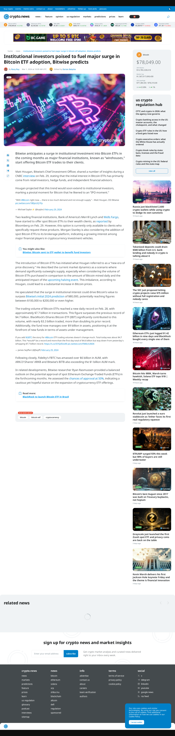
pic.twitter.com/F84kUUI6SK (81, 343)
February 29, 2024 (53, 209)
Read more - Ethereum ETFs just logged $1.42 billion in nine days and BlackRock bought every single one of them (152, 318)
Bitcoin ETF (35, 417)
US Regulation (73, 16)
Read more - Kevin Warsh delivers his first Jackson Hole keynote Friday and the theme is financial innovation (152, 559)
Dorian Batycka (69, 69)
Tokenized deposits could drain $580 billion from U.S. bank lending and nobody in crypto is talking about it (150, 251)
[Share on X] (8, 160)
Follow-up (82, 9)
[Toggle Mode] (169, 8)
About (50, 9)
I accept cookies (136, 722)
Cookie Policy (115, 684)
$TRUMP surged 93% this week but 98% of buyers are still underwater (150, 456)
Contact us (40, 9)
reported (102, 221)
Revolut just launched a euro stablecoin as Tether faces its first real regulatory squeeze (152, 416)
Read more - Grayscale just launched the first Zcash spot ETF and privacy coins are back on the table (152, 519)
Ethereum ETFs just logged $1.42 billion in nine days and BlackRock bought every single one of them (152, 336)
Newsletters (60, 9)
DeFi (52, 704)
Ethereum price (36, 25)
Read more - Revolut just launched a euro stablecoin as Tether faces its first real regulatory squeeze (152, 398)
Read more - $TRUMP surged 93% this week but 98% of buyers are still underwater (152, 439)
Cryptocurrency (52, 417)
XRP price (57, 25)
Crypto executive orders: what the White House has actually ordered (151, 142)
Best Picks (92, 9)
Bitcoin (23, 417)
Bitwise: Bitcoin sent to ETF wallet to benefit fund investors (57, 252)
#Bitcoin (25, 200)
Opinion (59, 16)
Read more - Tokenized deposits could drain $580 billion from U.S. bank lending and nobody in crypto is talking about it (152, 232)
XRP (52, 688)
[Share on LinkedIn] (8, 166)
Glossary (102, 9)
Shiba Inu (55, 692)
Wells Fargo (111, 217)
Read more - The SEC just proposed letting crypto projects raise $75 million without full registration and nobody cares (152, 275)
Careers (83, 688)
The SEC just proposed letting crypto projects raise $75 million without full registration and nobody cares (151, 294)
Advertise (71, 9)
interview (29, 176)
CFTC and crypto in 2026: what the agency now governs (151, 112)
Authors (83, 696)
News (37, 16)
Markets (87, 16)
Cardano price (140, 25)
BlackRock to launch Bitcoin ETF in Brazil (46, 396)
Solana (54, 684)
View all (152, 171)
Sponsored (56, 712)
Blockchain (56, 696)
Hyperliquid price (119, 25)
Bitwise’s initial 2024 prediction (45, 296)
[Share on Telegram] (8, 171)
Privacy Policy (115, 679)
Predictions (100, 16)
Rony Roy (15, 69)
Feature (48, 16)
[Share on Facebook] (8, 155)
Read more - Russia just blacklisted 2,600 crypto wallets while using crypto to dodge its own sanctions (152, 191)
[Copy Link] (8, 176)
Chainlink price (162, 25)
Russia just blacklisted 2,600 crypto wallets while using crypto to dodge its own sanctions (151, 209)
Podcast (25, 708)
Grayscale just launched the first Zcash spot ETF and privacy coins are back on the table (151, 537)
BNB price (77, 25)
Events (18, 9)
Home (10, 51)
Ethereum (55, 679)
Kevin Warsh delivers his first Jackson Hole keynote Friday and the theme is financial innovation (151, 577)
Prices (112, 16)
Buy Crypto (8, 9)
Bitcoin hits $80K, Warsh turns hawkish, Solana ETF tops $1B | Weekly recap (150, 376)
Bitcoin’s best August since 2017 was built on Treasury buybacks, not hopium (151, 497)
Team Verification (88, 692)
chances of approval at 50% (86, 378)
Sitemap (25, 716)
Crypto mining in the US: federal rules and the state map (152, 162)
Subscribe (71, 653)
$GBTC (29, 337)
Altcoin (54, 700)
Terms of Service (116, 675)
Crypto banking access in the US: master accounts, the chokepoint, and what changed (152, 122)
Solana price (98, 25)
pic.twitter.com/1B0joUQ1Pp (29, 203)
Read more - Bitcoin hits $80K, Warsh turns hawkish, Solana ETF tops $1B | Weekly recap (152, 358)
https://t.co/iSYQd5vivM (55, 343)
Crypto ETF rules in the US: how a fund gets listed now (151, 132)
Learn (121, 16)
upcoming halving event (63, 280)
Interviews (27, 712)
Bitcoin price (13, 25)
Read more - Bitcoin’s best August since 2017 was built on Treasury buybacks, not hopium (152, 479)
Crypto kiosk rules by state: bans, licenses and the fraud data (149, 153)
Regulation (56, 708)
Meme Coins (28, 9)
